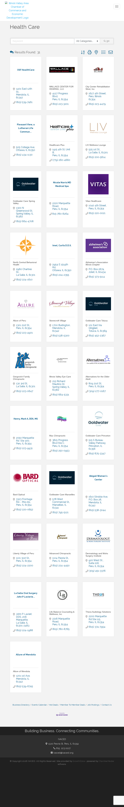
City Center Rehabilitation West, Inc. (98, 87)
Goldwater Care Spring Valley (24, 202)
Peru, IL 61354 (63, 744)
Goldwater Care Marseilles (62, 494)
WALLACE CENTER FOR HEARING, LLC (61, 87)
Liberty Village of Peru (23, 553)
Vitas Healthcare (93, 201)
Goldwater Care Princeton (98, 435)
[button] (11, 52)
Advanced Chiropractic (60, 553)
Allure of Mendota (21, 671)
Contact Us (106, 705)
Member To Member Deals (72, 705)
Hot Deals (53, 705)
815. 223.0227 (63, 748)
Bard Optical (19, 494)
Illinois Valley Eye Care (60, 376)
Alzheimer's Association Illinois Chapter (97, 263)
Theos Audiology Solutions (98, 612)
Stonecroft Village (57, 320)
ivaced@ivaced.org (63, 753)
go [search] (107, 40)
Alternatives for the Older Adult (97, 377)
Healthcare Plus (56, 145)
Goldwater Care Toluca (97, 320)
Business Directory (21, 705)
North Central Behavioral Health (25, 263)
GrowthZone (79, 761)
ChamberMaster (106, 761)
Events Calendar (39, 705)
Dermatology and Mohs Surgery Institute (97, 554)
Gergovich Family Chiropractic (21, 377)
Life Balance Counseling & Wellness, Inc (61, 613)
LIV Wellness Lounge (96, 145)
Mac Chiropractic (57, 435)
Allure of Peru (19, 320)
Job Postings (93, 705)
